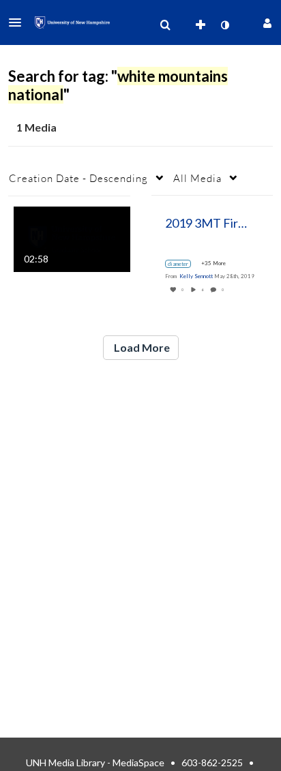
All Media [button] (197, 178)
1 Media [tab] (36, 127)
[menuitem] (165, 25)
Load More (141, 347)
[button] (19, 22)
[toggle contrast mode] (224, 25)
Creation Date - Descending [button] (78, 178)
